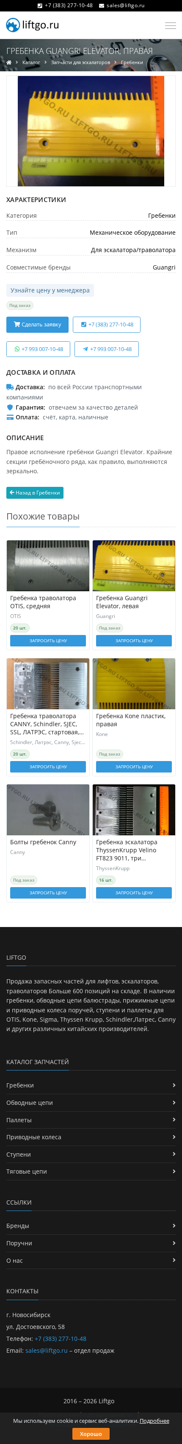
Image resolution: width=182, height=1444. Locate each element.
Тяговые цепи (26, 1171)
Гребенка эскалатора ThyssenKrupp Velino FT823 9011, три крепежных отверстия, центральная (129, 850)
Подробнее (154, 1420)
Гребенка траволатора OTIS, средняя (43, 602)
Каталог (31, 62)
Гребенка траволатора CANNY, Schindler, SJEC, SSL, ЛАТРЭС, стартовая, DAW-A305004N (44, 724)
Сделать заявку (40, 324)
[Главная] (8, 62)
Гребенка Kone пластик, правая (130, 720)
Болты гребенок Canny (43, 842)
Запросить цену (48, 640)
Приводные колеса (33, 1137)
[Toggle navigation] (168, 26)
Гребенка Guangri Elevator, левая (122, 602)
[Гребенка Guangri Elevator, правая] (91, 131)
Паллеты (19, 1120)
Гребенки (132, 62)
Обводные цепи (29, 1102)
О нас (14, 1260)
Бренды (17, 1226)
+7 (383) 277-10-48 (69, 5)
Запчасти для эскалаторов (80, 62)
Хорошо (91, 1434)
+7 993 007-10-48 (41, 349)
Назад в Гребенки (37, 492)
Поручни (19, 1243)
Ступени (18, 1154)
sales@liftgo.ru (125, 5)
